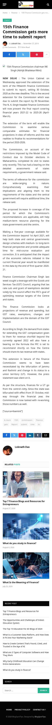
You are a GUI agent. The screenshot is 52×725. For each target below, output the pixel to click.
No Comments (10, 47)
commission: (27, 420)
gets (6, 424)
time (33, 424)
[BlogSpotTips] (26, 4)
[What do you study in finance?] (26, 526)
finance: (39, 420)
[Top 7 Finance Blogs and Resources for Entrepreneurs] (26, 484)
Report (14, 424)
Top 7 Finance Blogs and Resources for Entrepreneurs (24, 503)
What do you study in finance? (19, 543)
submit (24, 424)
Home (9, 710)
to (39, 424)
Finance (7, 20)
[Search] (47, 4)
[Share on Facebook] (9, 54)
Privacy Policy (22, 710)
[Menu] (4, 4)
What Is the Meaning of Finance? (21, 582)
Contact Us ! (39, 710)
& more (7, 420)
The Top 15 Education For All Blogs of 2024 (22, 628)
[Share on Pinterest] (36, 54)
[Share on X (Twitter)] (23, 54)
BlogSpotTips (40, 716)
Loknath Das (16, 43)
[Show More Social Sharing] (46, 54)
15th (16, 420)
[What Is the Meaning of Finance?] (26, 565)
